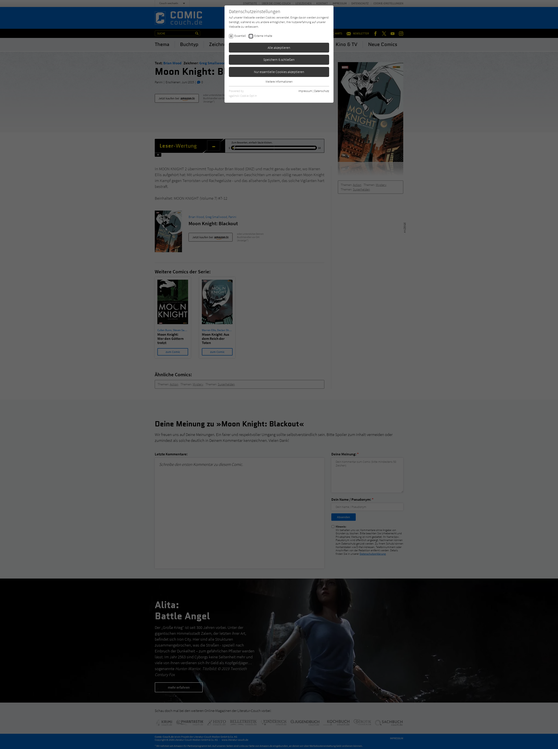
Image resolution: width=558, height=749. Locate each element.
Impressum (305, 91)
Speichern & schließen (279, 59)
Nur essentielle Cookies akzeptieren (279, 72)
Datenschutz (321, 91)
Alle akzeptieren (279, 47)
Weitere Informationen (279, 81)
